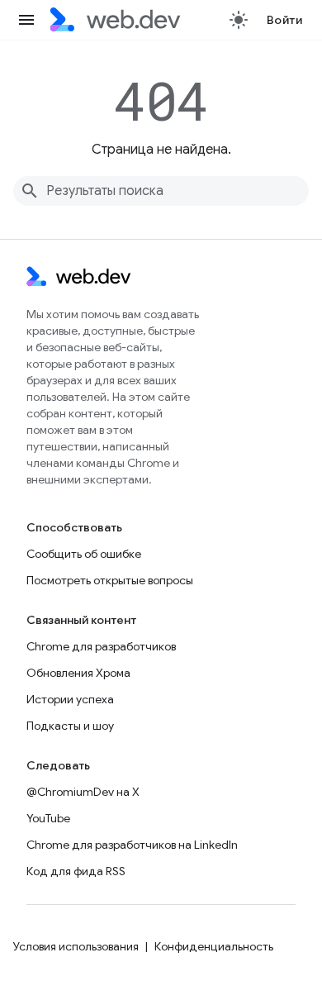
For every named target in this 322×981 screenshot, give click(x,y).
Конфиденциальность (213, 946)
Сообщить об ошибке (83, 553)
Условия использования (76, 946)
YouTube (48, 818)
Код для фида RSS (75, 871)
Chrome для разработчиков (101, 646)
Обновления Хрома (78, 672)
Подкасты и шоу (70, 725)
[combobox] (161, 191)
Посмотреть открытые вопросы (109, 580)
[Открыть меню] (26, 20)
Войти (285, 19)
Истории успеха (70, 699)
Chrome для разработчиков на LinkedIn (132, 844)
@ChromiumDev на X (83, 791)
